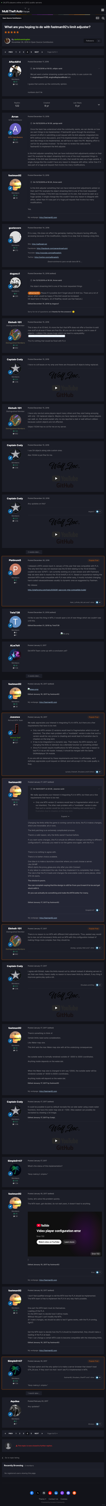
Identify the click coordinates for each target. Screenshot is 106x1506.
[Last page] (42, 52)
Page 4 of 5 (51, 52)
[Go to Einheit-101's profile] (15, 334)
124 (16, 740)
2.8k (16, 382)
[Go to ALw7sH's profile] (15, 654)
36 (16, 195)
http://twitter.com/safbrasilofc (47, 257)
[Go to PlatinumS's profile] (15, 569)
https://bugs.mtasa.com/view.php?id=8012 (46, 336)
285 (16, 296)
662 (16, 348)
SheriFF (83, 1377)
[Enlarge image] (33, 689)
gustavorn (15, 228)
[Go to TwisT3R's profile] (15, 622)
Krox (92, 1272)
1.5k (16, 1183)
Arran (15, 116)
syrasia (68, 772)
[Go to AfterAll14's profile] (15, 71)
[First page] (5, 52)
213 (16, 250)
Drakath (74, 772)
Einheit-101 (15, 322)
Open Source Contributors (42, 42)
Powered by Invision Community (53, 1502)
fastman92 (14, 175)
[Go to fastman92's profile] (15, 184)
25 (16, 140)
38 (16, 198)
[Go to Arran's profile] (15, 129)
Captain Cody (15, 359)
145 (16, 345)
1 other (91, 602)
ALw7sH (15, 645)
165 (16, 84)
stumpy (73, 948)
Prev (11, 52)
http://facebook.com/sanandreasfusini (52, 248)
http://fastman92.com (48, 217)
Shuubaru (81, 772)
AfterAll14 (15, 61)
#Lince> (91, 1424)
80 (16, 82)
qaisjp (55, 123)
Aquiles (14, 1401)
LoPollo (77, 602)
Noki (72, 602)
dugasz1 (15, 273)
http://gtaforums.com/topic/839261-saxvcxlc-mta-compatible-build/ (57, 590)
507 (16, 743)
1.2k (16, 668)
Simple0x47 (89, 910)
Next (37, 52)
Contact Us (53, 1499)
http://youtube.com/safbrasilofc (48, 253)
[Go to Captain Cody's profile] (15, 368)
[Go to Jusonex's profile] (15, 729)
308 (16, 1181)
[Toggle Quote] (31, 68)
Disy (92, 985)
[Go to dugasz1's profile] (15, 283)
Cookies (63, 1499)
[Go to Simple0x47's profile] (15, 1170)
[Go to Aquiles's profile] (15, 1410)
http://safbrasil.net (39, 244)
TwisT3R (15, 612)
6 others (91, 772)
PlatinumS (15, 560)
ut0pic (55, 68)
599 (16, 142)
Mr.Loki (83, 602)
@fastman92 (34, 293)
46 (16, 665)
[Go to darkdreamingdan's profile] (7, 41)
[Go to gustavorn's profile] (15, 237)
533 (16, 379)
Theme (42, 1499)
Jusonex (15, 717)
